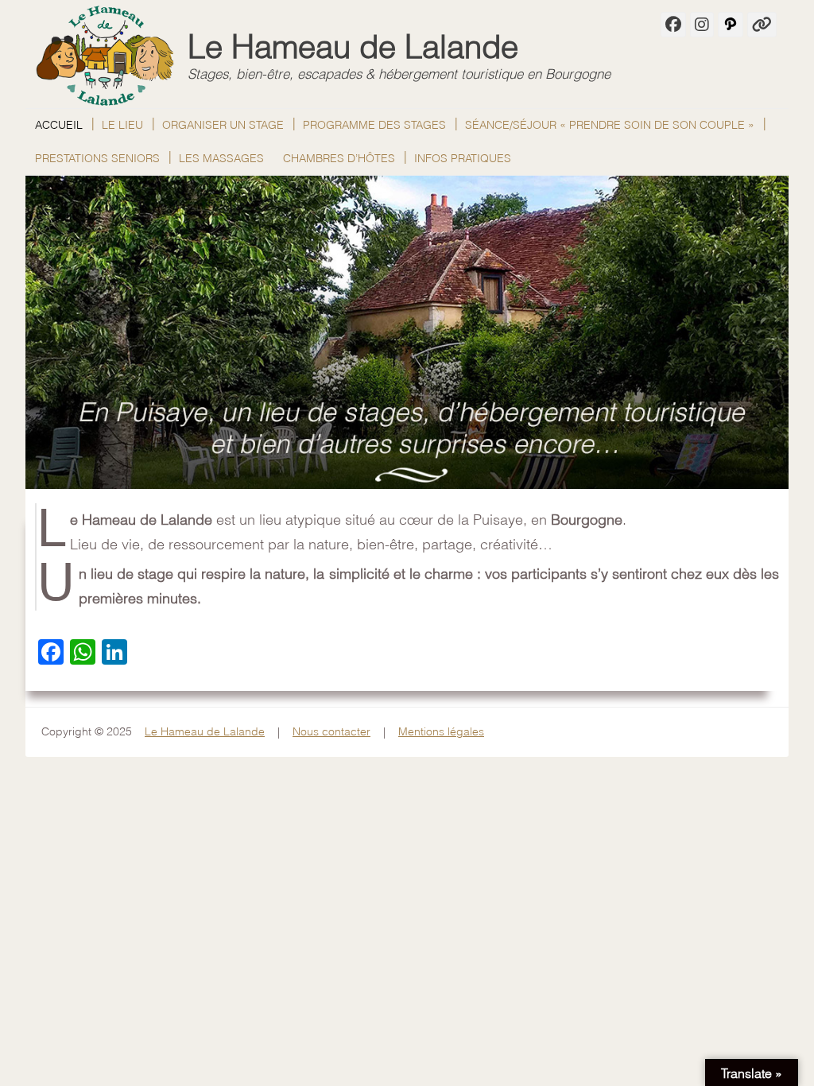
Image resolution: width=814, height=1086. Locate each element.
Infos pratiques (462, 158)
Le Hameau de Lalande (353, 46)
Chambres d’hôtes (339, 158)
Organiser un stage (223, 125)
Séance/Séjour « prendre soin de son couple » (609, 125)
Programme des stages (374, 125)
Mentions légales (441, 731)
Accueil (59, 125)
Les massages (221, 158)
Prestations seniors (97, 158)
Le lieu (122, 125)
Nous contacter (331, 731)
